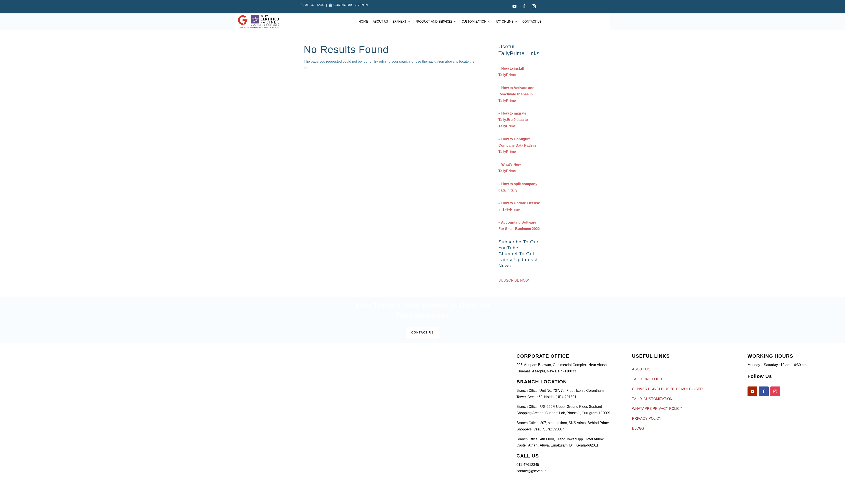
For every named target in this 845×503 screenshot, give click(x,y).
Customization (474, 21)
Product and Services (433, 21)
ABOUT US (641, 369)
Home (363, 21)
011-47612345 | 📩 (316, 5)
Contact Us (531, 21)
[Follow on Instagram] (534, 6)
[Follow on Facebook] (524, 6)
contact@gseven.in (350, 5)
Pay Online (504, 21)
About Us (380, 21)
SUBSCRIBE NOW (513, 280)
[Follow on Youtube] (514, 6)
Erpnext (399, 21)
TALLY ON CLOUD (647, 379)
